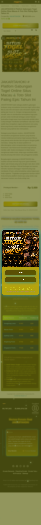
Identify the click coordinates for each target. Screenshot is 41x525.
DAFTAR (20, 280)
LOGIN (21, 272)
